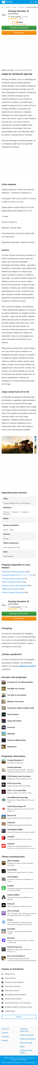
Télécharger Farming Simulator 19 (14, 572)
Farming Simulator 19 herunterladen (15, 585)
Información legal (26, 1043)
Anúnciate (5, 1037)
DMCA (22, 1046)
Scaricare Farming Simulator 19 (13, 578)
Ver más (19, 1017)
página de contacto (27, 666)
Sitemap (5, 1040)
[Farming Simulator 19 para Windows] (4, 14)
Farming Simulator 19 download (13, 592)
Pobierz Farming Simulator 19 (12, 582)
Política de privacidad (27, 1039)
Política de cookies (26, 1035)
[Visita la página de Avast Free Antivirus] (19, 23)
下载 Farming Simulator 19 (11, 589)
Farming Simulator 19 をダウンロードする (17, 575)
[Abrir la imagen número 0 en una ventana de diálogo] (17, 445)
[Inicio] (2, 7)
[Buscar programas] (32, 2)
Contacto (5, 1033)
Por (14, 16)
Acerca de (5, 1029)
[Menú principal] (36, 2)
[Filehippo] (7, 2)
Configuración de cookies (26, 1052)
